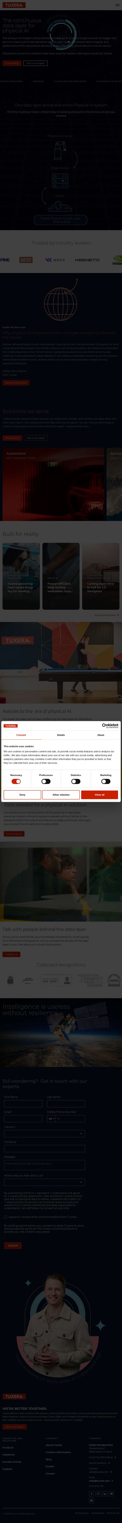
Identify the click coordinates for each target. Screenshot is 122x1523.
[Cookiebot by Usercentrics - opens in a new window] (104, 725)
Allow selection (61, 794)
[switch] (46, 781)
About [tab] (100, 735)
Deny (22, 794)
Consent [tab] (21, 735)
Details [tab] (61, 735)
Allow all (99, 794)
